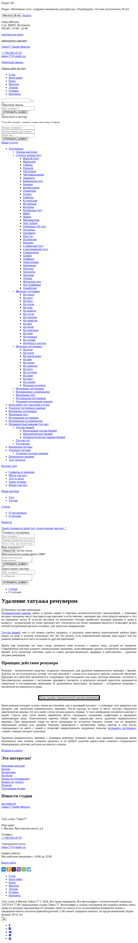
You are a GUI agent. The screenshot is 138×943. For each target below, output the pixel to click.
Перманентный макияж (16, 613)
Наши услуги (9, 142)
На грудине (30, 372)
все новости (8, 803)
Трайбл (27, 255)
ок (4, 919)
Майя (26, 213)
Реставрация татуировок (31, 398)
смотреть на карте (12, 34)
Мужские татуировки (29, 346)
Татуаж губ (23, 440)
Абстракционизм (33, 174)
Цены (12, 882)
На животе (29, 310)
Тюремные (29, 265)
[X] (14, 869)
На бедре (28, 326)
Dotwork (28, 168)
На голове (29, 339)
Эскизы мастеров (26, 151)
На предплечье (32, 356)
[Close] (2, 916)
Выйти (27, 15)
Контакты (15, 895)
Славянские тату (33, 245)
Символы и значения (21, 472)
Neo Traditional (32, 284)
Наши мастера (10, 491)
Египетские (30, 200)
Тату (11, 497)
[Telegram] (29, 869)
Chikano (28, 164)
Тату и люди (16, 478)
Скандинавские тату (35, 249)
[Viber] (19, 869)
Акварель (29, 177)
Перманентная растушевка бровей (44, 437)
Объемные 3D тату (34, 226)
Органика (29, 229)
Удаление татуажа (20, 450)
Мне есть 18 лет (12, 15)
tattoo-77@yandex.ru (13, 56)
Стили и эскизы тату (28, 155)
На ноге (28, 297)
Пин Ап (28, 236)
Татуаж (13, 500)
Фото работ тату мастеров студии (29, 404)
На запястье (30, 320)
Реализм (28, 242)
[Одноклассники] (8, 869)
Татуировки (16, 148)
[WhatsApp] (24, 869)
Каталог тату (9, 465)
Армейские (30, 288)
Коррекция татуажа (20, 446)
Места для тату (18, 475)
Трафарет (28, 258)
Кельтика (28, 207)
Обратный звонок (12, 62)
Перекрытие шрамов (21, 456)
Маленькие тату (25, 395)
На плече (28, 304)
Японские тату (32, 281)
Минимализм (31, 219)
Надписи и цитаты (34, 343)
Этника (27, 278)
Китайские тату (32, 210)
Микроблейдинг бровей (37, 433)
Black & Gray (31, 158)
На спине (28, 294)
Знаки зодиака (17, 481)
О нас (12, 875)
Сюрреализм (30, 252)
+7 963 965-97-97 (11, 52)
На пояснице (31, 330)
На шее (27, 323)
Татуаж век (23, 443)
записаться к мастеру (14, 40)
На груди (28, 313)
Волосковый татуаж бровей (40, 430)
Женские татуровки (28, 291)
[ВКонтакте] (3, 869)
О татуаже (15, 516)
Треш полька (31, 262)
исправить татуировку (122, 728)
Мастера (14, 885)
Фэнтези (28, 268)
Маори (27, 216)
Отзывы (14, 892)
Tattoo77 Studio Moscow (15, 46)
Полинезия (29, 239)
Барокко (28, 184)
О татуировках (18, 512)
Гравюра (28, 197)
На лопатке (30, 317)
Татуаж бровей (25, 427)
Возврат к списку (12, 750)
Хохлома (28, 275)
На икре (28, 333)
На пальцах (30, 336)
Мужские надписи (34, 385)
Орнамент (29, 232)
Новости (6, 522)
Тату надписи (17, 459)
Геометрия (29, 190)
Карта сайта (8, 862)
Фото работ (16, 879)
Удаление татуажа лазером (32, 453)
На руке (28, 307)
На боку (28, 301)
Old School (29, 171)
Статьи (5, 506)
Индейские (30, 203)
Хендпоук (29, 271)
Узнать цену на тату (13, 68)
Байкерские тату (33, 181)
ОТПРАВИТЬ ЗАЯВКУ (15, 112)
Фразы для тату (18, 485)
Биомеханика (31, 187)
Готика (27, 194)
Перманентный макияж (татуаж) (29, 424)
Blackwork (29, 161)
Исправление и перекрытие (33, 391)
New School (30, 223)
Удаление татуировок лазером (34, 401)
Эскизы (13, 888)
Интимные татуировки (30, 388)
